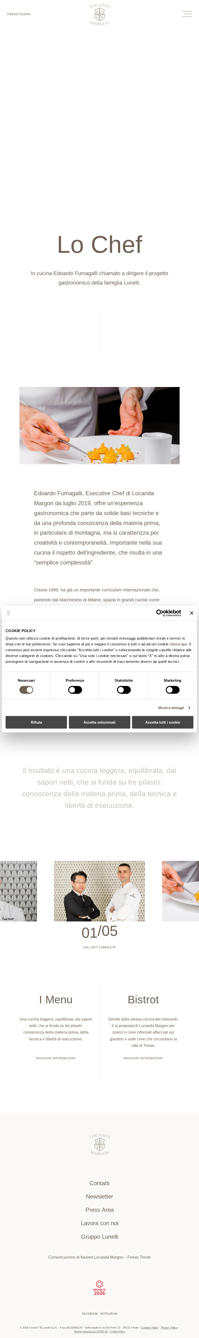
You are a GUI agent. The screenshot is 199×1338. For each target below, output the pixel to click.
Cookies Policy (149, 1327)
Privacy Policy (169, 1327)
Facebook (90, 1313)
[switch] (75, 690)
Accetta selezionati (99, 722)
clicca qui (178, 644)
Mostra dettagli (171, 707)
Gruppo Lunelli (99, 1236)
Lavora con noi (99, 1223)
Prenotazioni (18, 14)
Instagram (108, 1313)
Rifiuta (36, 722)
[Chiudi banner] (191, 613)
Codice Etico (117, 1331)
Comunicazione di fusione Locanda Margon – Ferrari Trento (99, 1257)
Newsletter (99, 1196)
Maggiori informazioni (55, 1058)
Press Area (99, 1210)
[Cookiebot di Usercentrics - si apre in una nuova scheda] (160, 613)
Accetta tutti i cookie (162, 722)
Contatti (99, 1183)
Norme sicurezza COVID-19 (91, 1331)
